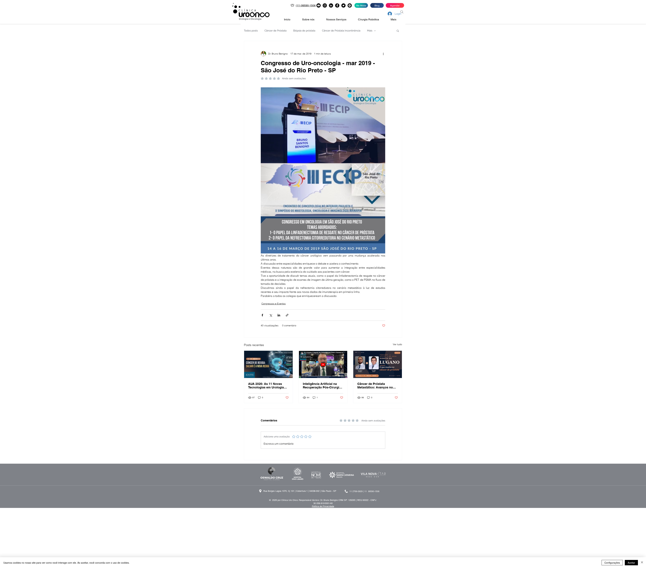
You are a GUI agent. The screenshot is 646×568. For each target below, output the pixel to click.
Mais (369, 30)
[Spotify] (350, 5)
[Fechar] (642, 562)
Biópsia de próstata (304, 30)
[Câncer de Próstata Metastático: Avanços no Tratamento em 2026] (377, 364)
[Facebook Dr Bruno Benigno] (337, 5)
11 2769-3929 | (356, 491)
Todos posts (251, 30)
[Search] (401, 11)
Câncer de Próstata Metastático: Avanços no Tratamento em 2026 (375, 385)
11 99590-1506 (371, 491)
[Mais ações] (383, 54)
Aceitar (631, 562)
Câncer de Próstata (275, 30)
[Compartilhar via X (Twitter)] (270, 315)
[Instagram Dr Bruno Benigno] (325, 5)
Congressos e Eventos (273, 303)
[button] (312, 19)
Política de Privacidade (323, 506)
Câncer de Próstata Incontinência (341, 30)
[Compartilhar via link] (287, 315)
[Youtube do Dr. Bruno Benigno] (318, 5)
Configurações (612, 562)
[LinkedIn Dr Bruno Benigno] (331, 5)
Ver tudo (397, 344)
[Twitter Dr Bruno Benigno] (343, 5)
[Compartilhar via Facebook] (262, 315)
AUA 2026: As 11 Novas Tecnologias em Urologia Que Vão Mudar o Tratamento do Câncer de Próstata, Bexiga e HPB (266, 385)
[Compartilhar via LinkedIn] (278, 315)
